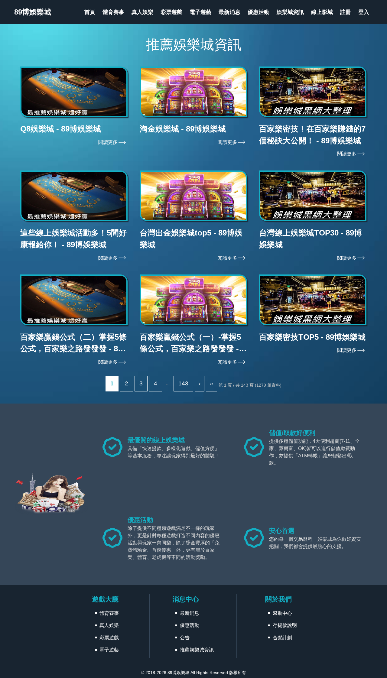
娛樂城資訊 (290, 12)
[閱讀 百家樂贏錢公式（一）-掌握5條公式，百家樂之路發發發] (193, 299)
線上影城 (322, 12)
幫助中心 (282, 613)
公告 (185, 637)
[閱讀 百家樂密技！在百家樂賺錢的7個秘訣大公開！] (312, 92)
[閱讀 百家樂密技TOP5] (312, 299)
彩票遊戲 (171, 12)
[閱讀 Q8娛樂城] (74, 92)
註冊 (345, 12)
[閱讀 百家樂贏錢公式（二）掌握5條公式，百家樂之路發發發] (74, 299)
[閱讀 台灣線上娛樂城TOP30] (312, 195)
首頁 (89, 12)
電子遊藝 (200, 12)
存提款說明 (285, 625)
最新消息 (229, 12)
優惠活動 (258, 12)
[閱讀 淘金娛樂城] (193, 92)
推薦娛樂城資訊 (197, 649)
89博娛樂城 (178, 672)
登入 (363, 12)
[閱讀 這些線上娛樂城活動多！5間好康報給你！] (74, 195)
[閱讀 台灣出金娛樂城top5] (193, 195)
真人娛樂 (142, 12)
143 (183, 383)
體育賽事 (113, 12)
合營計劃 (282, 637)
